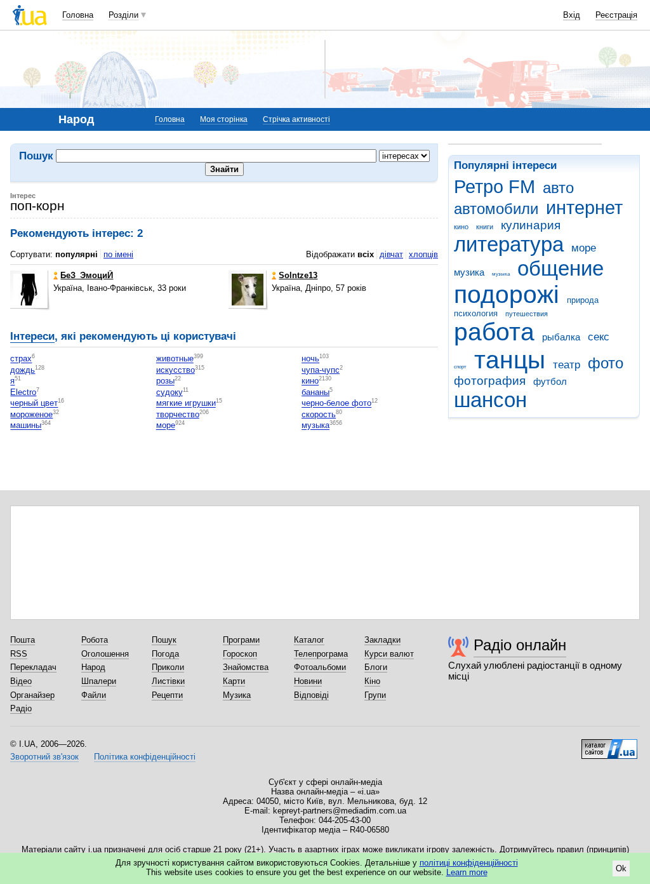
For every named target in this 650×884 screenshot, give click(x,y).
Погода (165, 654)
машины (25, 426)
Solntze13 (298, 275)
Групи (375, 695)
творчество (177, 414)
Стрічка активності (296, 119)
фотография (490, 380)
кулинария (530, 225)
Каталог (309, 640)
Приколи (168, 667)
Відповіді (311, 695)
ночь (310, 359)
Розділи (123, 15)
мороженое (31, 414)
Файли (93, 695)
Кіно (372, 681)
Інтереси (32, 336)
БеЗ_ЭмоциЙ (86, 275)
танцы (509, 359)
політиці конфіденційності (469, 862)
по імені (118, 254)
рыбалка (561, 337)
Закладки (382, 640)
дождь (22, 370)
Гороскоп (240, 654)
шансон (490, 400)
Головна (77, 15)
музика (469, 272)
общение (560, 268)
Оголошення (105, 654)
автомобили (496, 209)
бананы (315, 392)
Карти (234, 681)
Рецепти (167, 695)
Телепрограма (321, 654)
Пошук (164, 640)
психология (476, 313)
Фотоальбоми (320, 667)
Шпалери (98, 681)
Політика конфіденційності (145, 756)
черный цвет (34, 403)
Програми (241, 640)
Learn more (467, 872)
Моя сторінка (224, 119)
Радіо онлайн (520, 644)
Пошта (22, 640)
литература (509, 244)
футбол (550, 381)
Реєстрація (616, 15)
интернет (584, 208)
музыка (501, 274)
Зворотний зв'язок (44, 756)
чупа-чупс (321, 370)
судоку (169, 392)
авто (558, 188)
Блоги (375, 667)
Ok (621, 868)
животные (175, 359)
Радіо (21, 708)
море (583, 248)
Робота (94, 640)
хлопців (423, 254)
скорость (319, 414)
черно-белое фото (336, 403)
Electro (23, 392)
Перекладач (33, 667)
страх (21, 359)
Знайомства (246, 667)
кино (461, 227)
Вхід (571, 15)
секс (598, 337)
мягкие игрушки (186, 403)
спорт (460, 367)
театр (566, 365)
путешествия (526, 314)
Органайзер (32, 695)
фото (605, 363)
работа (494, 331)
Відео (21, 681)
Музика (237, 695)
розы (165, 381)
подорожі (506, 294)
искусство (175, 370)
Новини (308, 681)
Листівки (168, 681)
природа (583, 300)
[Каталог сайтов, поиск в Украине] (609, 744)
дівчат (391, 254)
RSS (18, 654)
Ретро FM (494, 187)
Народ (93, 667)
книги (484, 227)
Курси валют (389, 654)
